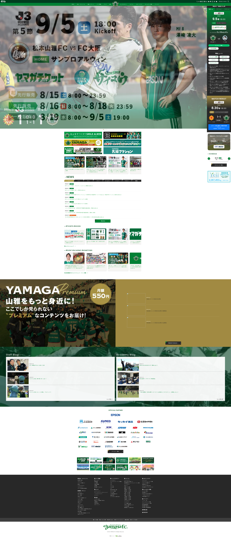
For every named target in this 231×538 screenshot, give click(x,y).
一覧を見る (102, 221)
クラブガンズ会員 (97, 499)
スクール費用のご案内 (127, 503)
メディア (97, 180)
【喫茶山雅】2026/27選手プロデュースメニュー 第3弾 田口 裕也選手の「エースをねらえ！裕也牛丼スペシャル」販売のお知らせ (220, 70)
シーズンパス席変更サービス (82, 497)
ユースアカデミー (115, 478)
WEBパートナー (112, 535)
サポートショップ (97, 504)
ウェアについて (126, 502)
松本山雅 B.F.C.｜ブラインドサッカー (147, 487)
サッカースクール (127, 480)
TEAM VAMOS (96, 503)
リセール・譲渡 (80, 499)
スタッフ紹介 (112, 492)
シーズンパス (80, 492)
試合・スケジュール (83, 478)
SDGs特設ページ (144, 492)
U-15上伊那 (112, 487)
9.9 (219, 9)
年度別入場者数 (96, 484)
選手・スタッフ (96, 480)
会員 (96, 497)
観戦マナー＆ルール (81, 506)
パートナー (117, 180)
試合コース (126, 485)
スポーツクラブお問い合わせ (146, 485)
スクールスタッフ (127, 500)
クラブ (78, 180)
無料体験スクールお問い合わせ (129, 507)
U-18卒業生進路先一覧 (113, 493)
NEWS (73, 4)
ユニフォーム (96, 495)
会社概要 (95, 485)
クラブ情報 (98, 478)
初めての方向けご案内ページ (128, 481)
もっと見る (109, 399)
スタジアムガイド (80, 500)
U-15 (111, 484)
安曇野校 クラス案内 (127, 489)
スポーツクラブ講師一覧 (145, 482)
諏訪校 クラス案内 (127, 488)
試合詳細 (218, 120)
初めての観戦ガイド (81, 493)
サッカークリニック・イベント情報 (147, 481)
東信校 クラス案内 (127, 493)
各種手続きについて (145, 484)
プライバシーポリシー (120, 519)
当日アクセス (224, 56)
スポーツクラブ (146, 478)
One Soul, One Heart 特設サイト (147, 493)
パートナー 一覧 (144, 500)
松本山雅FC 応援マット (145, 505)
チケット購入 (220, 45)
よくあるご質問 (126, 506)
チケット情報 (80, 495)
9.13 (227, 9)
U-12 (111, 488)
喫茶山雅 (221, 1)
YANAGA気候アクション (146, 496)
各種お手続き (112, 495)
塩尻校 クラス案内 (127, 495)
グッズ (97, 489)
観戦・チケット (82, 490)
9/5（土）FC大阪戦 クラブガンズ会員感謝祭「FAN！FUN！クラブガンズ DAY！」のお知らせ (220, 88)
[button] (100, 129)
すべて (69, 180)
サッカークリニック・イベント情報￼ (116, 481)
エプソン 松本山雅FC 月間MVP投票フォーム (219, 127)
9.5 (211, 9)
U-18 (111, 482)
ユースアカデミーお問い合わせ (115, 496)
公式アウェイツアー (81, 514)
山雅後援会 (96, 501)
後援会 (136, 180)
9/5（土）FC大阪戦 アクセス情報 (217, 76)
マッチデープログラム (81, 485)
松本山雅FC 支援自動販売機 (146, 507)
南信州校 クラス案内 (127, 491)
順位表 (79, 484)
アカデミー (127, 180)
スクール (127, 478)
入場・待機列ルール (81, 507)
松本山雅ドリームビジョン (98, 487)
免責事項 (127, 519)
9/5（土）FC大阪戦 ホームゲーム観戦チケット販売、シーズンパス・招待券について (219, 85)
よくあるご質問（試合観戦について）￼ (84, 512)
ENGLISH (225, 1)
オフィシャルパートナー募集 (146, 501)
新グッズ (224, 59)
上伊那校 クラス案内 (127, 496)
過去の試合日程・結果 (113, 489)
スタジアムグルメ (213, 63)
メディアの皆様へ (135, 519)
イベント (213, 59)
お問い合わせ (111, 519)
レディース (112, 485)
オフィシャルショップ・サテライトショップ (101, 492)
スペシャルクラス (127, 484)
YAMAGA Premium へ (173, 343)
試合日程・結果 (80, 480)
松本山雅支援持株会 (145, 504)
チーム (88, 180)
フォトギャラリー (80, 487)
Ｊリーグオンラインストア (98, 493)
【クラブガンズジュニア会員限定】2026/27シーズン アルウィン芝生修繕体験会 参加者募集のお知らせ (220, 91)
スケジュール (80, 481)
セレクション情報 (113, 491)
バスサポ (79, 503)
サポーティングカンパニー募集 (146, 503)
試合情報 (214, 48)
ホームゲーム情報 (213, 56)
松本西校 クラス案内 (127, 497)
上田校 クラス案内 (127, 492)
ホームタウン (107, 180)
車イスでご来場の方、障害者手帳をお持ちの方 (85, 508)
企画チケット (80, 496)
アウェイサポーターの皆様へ (82, 510)
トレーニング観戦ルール (81, 482)
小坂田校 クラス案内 (127, 499)
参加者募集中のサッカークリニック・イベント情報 (75, 273)
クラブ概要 (96, 482)
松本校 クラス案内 (127, 487)
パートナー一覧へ (115, 451)
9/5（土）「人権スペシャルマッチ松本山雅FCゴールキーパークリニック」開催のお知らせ (219, 82)
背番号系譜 (96, 481)
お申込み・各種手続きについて (129, 504)
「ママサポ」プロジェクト (146, 495)
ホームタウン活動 (147, 489)
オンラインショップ (69, 246)
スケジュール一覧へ (219, 165)
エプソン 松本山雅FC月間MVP (82, 488)
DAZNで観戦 (79, 511)
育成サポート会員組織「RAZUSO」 (99, 500)
